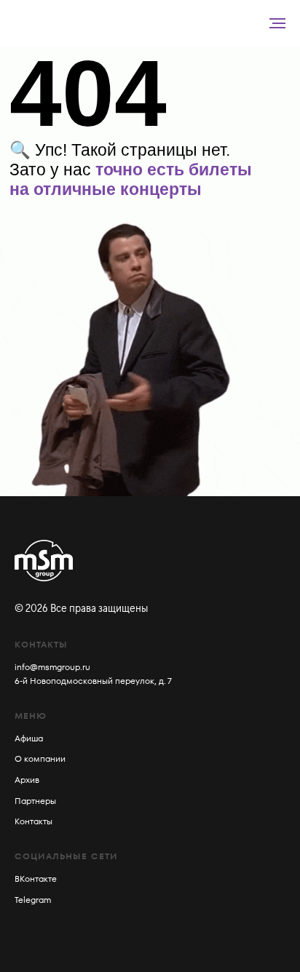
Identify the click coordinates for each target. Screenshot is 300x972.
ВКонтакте (36, 878)
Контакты (33, 821)
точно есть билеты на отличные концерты (130, 179)
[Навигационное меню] (277, 23)
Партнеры (35, 800)
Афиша (29, 738)
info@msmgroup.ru (52, 667)
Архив (27, 779)
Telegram (33, 899)
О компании (40, 758)
